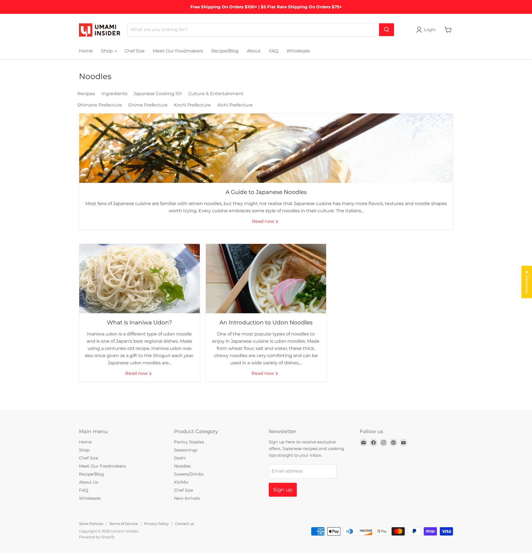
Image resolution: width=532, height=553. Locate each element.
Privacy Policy (156, 523)
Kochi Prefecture (192, 105)
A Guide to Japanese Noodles (266, 192)
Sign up (282, 490)
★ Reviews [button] (527, 282)
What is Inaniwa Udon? (139, 322)
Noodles (182, 466)
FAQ (273, 51)
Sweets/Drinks (188, 474)
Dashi (180, 458)
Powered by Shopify (97, 537)
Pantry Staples (189, 442)
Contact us (184, 523)
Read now (263, 221)
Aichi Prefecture (235, 105)
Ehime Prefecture (148, 105)
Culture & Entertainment (216, 93)
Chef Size (134, 51)
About (254, 51)
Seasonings (185, 450)
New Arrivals (187, 498)
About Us (88, 482)
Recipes (86, 93)
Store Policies (91, 523)
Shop (107, 51)
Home (86, 51)
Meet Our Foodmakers (178, 51)
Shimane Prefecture (99, 105)
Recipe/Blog (225, 51)
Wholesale (298, 51)
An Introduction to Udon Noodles (266, 322)
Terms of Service (123, 523)
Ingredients (114, 93)
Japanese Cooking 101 (158, 93)
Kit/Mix (181, 482)
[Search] (386, 29)
